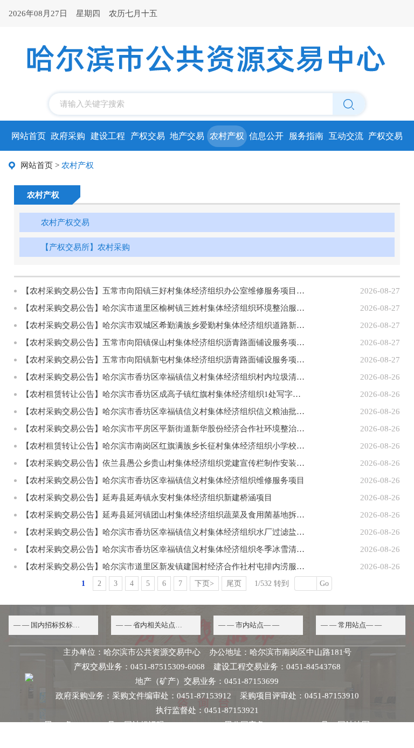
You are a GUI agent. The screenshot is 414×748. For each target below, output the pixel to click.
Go (324, 583)
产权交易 (147, 136)
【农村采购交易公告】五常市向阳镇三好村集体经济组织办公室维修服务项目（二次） (164, 290)
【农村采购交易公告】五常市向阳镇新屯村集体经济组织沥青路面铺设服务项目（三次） (164, 359)
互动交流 (346, 136)
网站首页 (28, 136)
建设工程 (108, 136)
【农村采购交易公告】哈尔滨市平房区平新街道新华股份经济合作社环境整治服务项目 (164, 428)
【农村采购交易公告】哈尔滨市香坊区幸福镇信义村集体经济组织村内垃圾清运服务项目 (164, 377)
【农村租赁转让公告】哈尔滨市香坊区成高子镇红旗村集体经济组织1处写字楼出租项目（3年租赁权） (164, 394)
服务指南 (306, 136)
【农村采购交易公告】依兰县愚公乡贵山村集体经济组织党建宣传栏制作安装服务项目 (164, 463)
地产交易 (187, 136)
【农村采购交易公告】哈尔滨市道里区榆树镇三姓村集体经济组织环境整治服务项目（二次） (164, 308)
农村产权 (227, 136)
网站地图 (353, 725)
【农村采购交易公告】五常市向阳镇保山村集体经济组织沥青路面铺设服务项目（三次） (164, 342)
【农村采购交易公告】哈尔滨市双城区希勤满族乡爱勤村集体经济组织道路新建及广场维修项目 (164, 325)
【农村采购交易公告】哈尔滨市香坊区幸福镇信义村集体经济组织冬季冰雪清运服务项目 (164, 549)
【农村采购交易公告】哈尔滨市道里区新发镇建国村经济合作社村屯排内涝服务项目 (164, 566)
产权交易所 (385, 139)
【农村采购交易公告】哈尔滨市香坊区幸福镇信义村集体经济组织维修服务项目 (163, 480)
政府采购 (68, 136)
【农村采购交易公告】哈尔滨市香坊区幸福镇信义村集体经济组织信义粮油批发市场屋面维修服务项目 (164, 411)
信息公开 (266, 136)
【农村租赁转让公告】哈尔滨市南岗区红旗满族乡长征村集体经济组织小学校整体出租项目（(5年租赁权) (164, 446)
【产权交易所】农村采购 (85, 247)
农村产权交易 (65, 222)
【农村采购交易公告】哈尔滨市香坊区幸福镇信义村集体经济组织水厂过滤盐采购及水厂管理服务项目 (164, 532)
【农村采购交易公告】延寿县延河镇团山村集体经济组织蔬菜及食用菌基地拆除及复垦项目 (164, 515)
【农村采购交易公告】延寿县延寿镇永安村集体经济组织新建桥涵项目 (147, 497)
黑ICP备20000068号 (79, 725)
